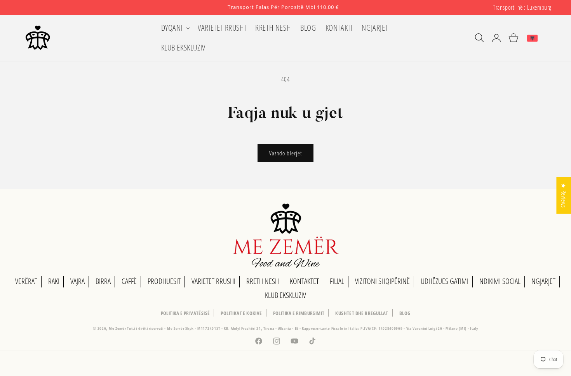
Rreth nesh (262, 281)
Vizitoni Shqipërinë (382, 281)
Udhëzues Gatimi (444, 281)
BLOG (405, 313)
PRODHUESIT (164, 281)
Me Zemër (118, 328)
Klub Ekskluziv (285, 295)
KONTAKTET (304, 281)
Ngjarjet (543, 281)
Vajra (77, 281)
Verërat (26, 281)
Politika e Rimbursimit (299, 313)
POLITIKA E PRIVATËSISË (185, 313)
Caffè (129, 281)
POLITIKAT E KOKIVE (241, 313)
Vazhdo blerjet (285, 153)
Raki (53, 281)
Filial (337, 281)
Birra (103, 281)
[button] (175, 28)
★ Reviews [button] (563, 195)
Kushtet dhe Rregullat (361, 313)
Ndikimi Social (500, 281)
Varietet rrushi (213, 281)
